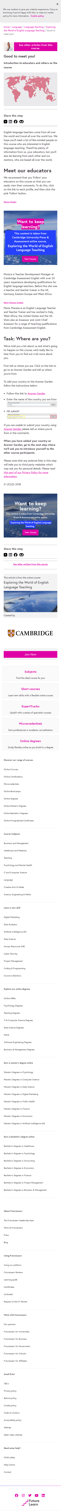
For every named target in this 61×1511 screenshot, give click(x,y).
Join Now (30, 654)
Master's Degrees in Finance (17, 1109)
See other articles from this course (30, 564)
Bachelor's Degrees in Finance (17, 1175)
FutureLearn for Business (15, 1339)
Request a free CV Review (15, 1301)
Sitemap (7, 1427)
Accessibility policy (12, 1420)
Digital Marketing (12, 917)
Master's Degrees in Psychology (18, 1072)
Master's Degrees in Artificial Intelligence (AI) (24, 1123)
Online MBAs (10, 998)
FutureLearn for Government (17, 1346)
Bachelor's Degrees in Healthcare (19, 1146)
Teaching (8, 858)
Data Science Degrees (14, 1027)
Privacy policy (10, 1391)
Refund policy (10, 1398)
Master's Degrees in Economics (18, 1116)
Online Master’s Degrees (15, 806)
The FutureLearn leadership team (19, 1220)
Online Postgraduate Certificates (19, 820)
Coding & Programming (14, 968)
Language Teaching (34, 26)
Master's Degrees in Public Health (19, 1101)
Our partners (10, 1324)
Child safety (9, 1457)
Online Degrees (11, 798)
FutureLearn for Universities (16, 1331)
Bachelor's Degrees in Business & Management (25, 1190)
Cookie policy (10, 1405)
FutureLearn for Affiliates (15, 1361)
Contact (7, 1472)
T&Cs (6, 1383)
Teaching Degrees (12, 1013)
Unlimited (8, 1294)
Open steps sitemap (13, 1434)
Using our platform (12, 1265)
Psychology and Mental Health (18, 865)
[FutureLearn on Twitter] (30, 1495)
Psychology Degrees (13, 1005)
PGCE (6, 1035)
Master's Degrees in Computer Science (21, 1079)
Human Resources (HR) (14, 946)
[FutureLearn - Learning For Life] (30, 1502)
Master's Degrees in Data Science (19, 1087)
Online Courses (11, 769)
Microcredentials (11, 784)
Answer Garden (36, 393)
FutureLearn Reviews (13, 1272)
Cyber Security (10, 953)
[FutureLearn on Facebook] (17, 1495)
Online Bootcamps (12, 791)
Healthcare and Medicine (15, 850)
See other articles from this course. (35, 46)
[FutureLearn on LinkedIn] (43, 1495)
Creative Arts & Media (14, 887)
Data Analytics (10, 924)
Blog (6, 1242)
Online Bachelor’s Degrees (16, 813)
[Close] (57, 4)
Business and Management (16, 843)
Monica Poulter (10, 202)
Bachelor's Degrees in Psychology (19, 1153)
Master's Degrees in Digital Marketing (21, 1094)
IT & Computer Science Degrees (18, 1020)
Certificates (9, 1287)
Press (6, 1235)
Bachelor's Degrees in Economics (19, 1168)
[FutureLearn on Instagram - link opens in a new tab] (23, 1495)
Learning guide (10, 1279)
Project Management (13, 961)
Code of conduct (11, 1413)
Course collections (12, 975)
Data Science (10, 939)
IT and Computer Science (15, 872)
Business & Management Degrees (19, 1049)
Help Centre (9, 1464)
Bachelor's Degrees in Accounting (19, 1160)
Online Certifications (13, 776)
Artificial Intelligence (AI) (15, 931)
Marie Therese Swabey (13, 302)
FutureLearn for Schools (15, 1353)
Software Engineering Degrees (18, 1042)
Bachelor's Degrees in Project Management (23, 1182)
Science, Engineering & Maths (17, 894)
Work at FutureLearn (13, 1227)
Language (17, 26)
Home (7, 26)
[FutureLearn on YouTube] (36, 1495)
